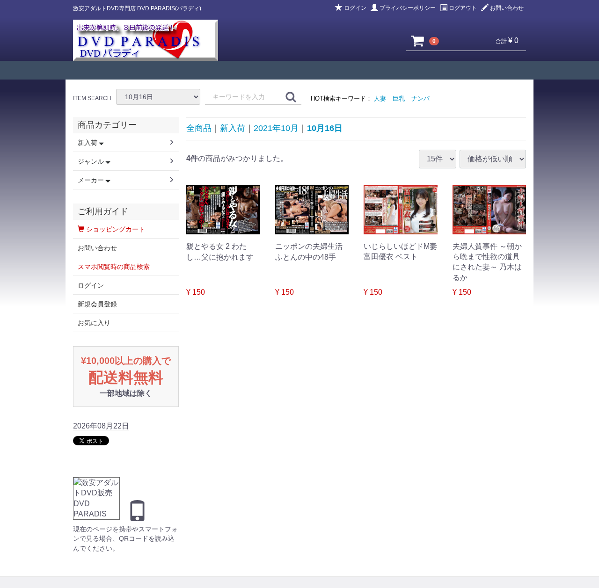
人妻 (380, 98)
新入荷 (232, 128)
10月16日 (325, 128)
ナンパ (420, 98)
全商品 (199, 128)
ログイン (355, 8)
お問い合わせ (507, 8)
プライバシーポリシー (408, 8)
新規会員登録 (97, 304)
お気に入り (94, 323)
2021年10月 (276, 128)
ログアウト (463, 8)
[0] (418, 40)
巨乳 (399, 98)
